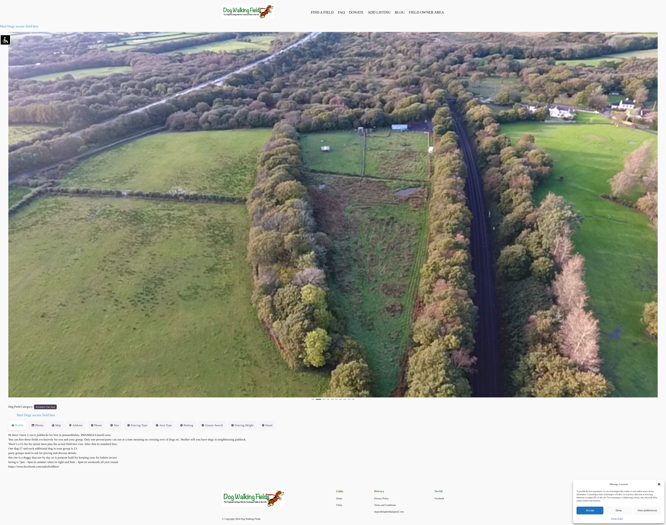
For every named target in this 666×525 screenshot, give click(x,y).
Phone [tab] (98, 425)
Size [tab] (116, 425)
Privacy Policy (617, 518)
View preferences (647, 510)
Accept (590, 510)
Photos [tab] (39, 425)
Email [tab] (268, 425)
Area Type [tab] (165, 425)
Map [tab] (58, 425)
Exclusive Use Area (45, 407)
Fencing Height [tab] (244, 425)
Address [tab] (77, 425)
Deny (619, 510)
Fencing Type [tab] (139, 425)
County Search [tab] (214, 425)
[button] (659, 484)
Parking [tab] (188, 425)
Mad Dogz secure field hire (19, 26)
